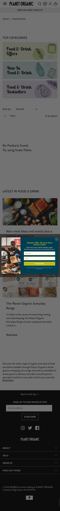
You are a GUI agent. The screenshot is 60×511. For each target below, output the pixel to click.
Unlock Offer (39, 263)
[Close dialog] (56, 239)
